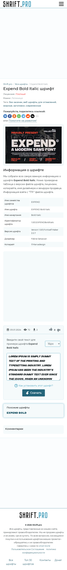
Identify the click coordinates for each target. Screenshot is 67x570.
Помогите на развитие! (23, 120)
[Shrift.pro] (17, 4)
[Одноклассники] (14, 116)
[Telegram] (23, 116)
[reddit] (28, 116)
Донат (58, 560)
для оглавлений (47, 102)
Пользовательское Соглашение (27, 549)
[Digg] (32, 116)
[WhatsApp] (19, 116)
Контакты (45, 560)
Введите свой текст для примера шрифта (22, 343)
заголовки (19, 105)
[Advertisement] (33, 43)
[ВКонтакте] (5, 116)
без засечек (15, 102)
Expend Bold (17, 413)
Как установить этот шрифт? (36, 385)
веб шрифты (30, 102)
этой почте (44, 546)
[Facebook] (10, 116)
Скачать (35, 392)
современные (33, 105)
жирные (7, 105)
